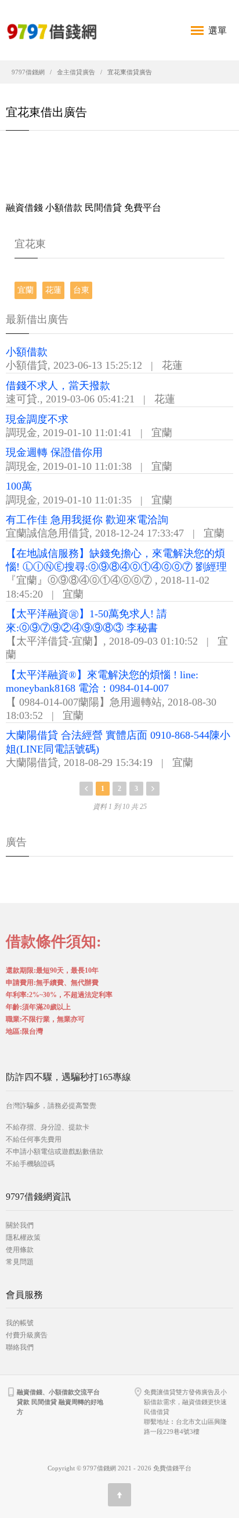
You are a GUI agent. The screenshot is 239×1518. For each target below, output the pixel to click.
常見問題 (20, 1262)
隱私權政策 (23, 1237)
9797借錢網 (28, 72)
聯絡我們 (20, 1347)
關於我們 (20, 1225)
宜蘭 (25, 290)
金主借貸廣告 (76, 72)
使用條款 (20, 1250)
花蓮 (53, 290)
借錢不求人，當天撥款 (58, 385)
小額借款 (27, 352)
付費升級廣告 (27, 1335)
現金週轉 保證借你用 (54, 452)
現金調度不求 (37, 419)
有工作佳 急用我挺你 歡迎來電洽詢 (87, 520)
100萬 (19, 486)
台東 (81, 290)
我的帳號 (20, 1323)
